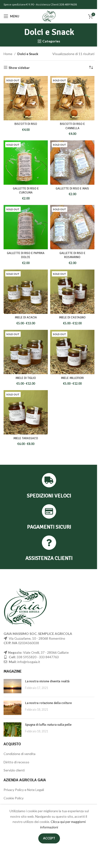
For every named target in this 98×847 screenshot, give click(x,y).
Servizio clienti (14, 770)
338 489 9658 (68, 4)
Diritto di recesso (16, 762)
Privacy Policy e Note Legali (24, 790)
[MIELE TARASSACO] (26, 412)
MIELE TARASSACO (25, 438)
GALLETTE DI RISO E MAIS (72, 188)
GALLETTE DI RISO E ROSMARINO (72, 255)
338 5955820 (26, 657)
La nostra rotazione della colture (48, 703)
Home (8, 54)
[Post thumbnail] (12, 686)
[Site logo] (49, 16)
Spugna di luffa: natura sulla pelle (48, 725)
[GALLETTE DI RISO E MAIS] (72, 162)
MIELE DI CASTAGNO (72, 317)
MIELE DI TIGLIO (25, 378)
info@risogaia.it (28, 662)
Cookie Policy (14, 798)
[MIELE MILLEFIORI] (72, 352)
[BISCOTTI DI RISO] (26, 98)
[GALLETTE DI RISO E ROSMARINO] (72, 227)
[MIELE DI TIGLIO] (26, 352)
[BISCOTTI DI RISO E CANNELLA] (72, 98)
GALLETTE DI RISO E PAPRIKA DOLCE (25, 255)
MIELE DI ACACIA (26, 317)
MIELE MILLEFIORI (72, 378)
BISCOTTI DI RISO (26, 124)
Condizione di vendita (19, 754)
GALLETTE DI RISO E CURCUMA (26, 191)
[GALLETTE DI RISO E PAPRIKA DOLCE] (26, 227)
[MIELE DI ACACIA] (26, 292)
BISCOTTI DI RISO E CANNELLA (72, 126)
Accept (49, 838)
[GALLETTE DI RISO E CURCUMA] (26, 162)
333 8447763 (49, 657)
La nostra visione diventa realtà (47, 681)
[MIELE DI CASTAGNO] (72, 292)
